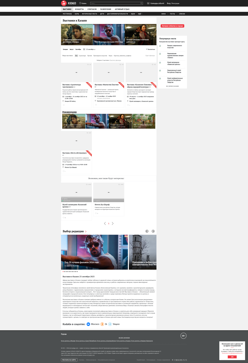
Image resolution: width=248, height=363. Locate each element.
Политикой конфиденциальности (232, 353)
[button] (147, 231)
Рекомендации (69, 112)
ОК (232, 357)
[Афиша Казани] (68, 3)
